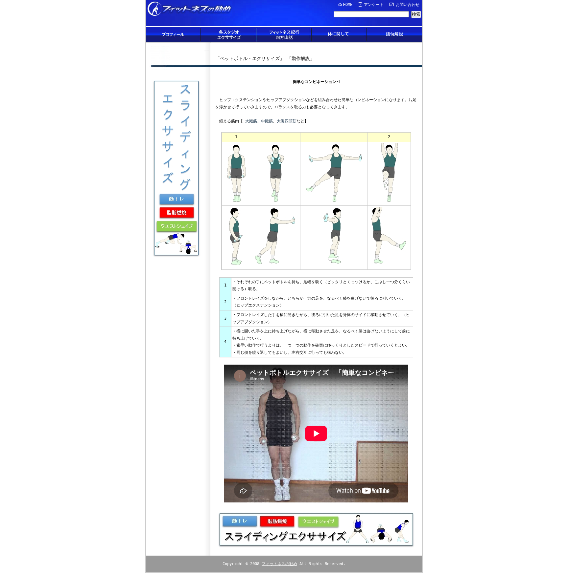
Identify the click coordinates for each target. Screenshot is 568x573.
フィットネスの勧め (279, 564)
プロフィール (173, 34)
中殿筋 (267, 121)
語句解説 (394, 34)
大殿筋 (251, 121)
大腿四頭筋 (286, 121)
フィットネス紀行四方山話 (284, 34)
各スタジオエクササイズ (228, 34)
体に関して (339, 34)
